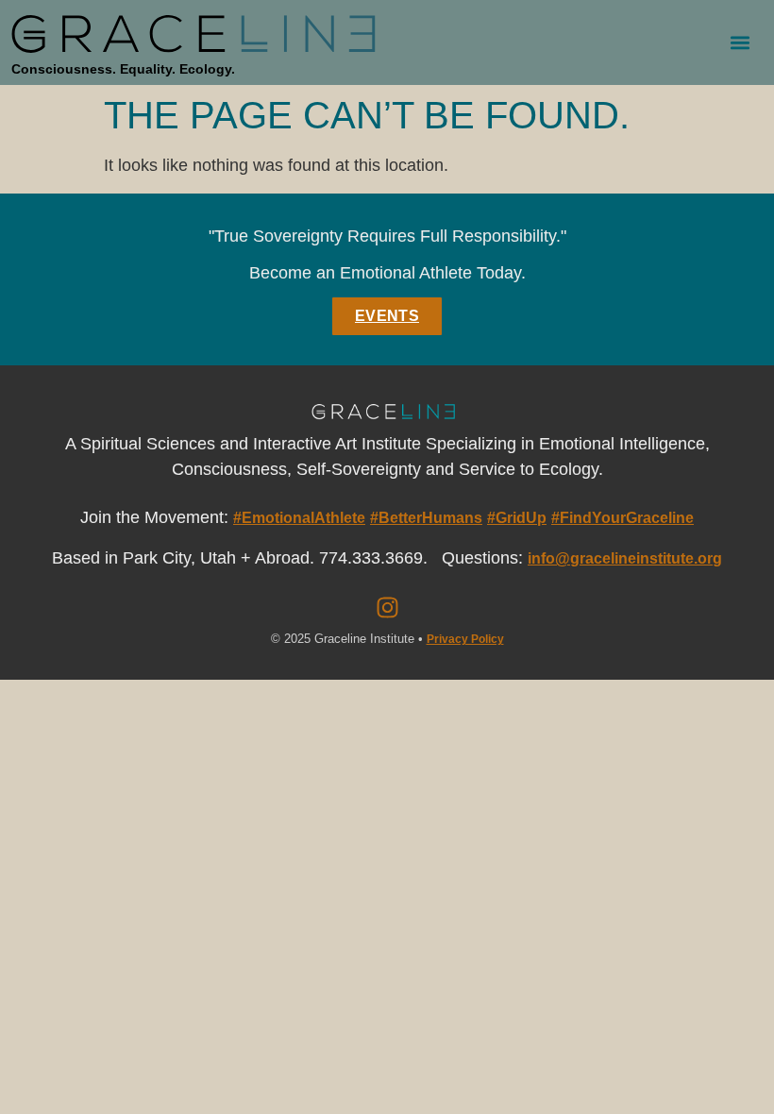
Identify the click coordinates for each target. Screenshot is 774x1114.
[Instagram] (387, 608)
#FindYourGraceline (622, 518)
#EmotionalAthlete (299, 518)
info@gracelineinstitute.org (625, 558)
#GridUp (517, 518)
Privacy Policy (465, 639)
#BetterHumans (426, 518)
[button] (739, 43)
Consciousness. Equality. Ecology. (123, 68)
